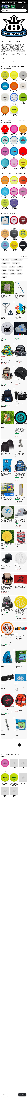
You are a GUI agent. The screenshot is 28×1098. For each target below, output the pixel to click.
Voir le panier (21, 1)
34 (16, 744)
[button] (5, 260)
